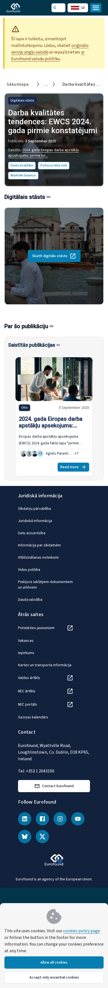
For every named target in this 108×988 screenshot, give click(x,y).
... (46, 84)
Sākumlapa (18, 84)
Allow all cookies (54, 962)
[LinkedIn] (24, 818)
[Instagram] (60, 818)
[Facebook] (42, 818)
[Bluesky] (24, 836)
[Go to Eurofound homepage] (21, 7)
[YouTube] (77, 818)
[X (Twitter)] (42, 836)
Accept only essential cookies (54, 977)
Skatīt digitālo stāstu (49, 256)
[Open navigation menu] (95, 7)
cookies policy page (81, 931)
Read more (69, 467)
